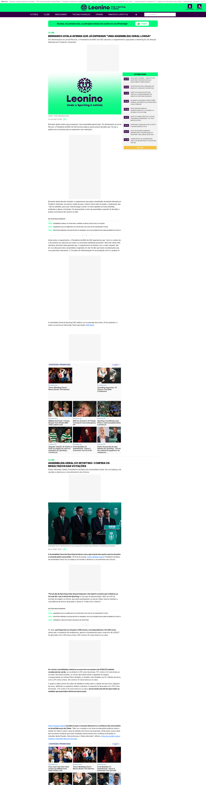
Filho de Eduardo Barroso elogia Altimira (48, 1)
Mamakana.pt (188, 1)
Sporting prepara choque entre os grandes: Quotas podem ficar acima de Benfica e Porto (87, 230)
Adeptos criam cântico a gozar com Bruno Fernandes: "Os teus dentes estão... (143, 118)
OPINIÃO (99, 14)
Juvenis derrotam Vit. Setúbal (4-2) (145, 1)
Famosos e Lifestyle (118, 14)
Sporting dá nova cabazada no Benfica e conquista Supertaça (142, 87)
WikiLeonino (61, 14)
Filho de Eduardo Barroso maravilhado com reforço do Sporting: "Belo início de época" (142, 132)
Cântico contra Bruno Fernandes (102, 1)
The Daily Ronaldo (81, 14)
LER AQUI (89, 325)
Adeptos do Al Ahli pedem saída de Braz (169, 1)
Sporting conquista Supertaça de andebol (22, 1)
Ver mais (140, 147)
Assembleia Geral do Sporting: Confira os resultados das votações (79, 223)
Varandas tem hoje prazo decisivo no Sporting (71, 612)
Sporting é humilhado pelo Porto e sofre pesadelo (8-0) (143, 125)
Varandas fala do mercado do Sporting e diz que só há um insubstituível (80, 227)
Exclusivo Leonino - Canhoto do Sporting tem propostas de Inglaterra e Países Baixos (143, 80)
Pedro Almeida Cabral (95, 549)
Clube (47, 14)
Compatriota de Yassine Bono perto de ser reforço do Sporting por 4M (143, 140)
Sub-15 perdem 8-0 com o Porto (123, 1)
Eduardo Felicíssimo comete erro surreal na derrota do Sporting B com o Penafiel (144, 102)
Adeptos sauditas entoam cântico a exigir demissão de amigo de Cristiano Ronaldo (141, 94)
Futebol (34, 14)
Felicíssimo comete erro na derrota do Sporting (76, 1)
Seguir (144, 23)
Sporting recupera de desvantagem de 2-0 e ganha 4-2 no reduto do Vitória (142, 110)
